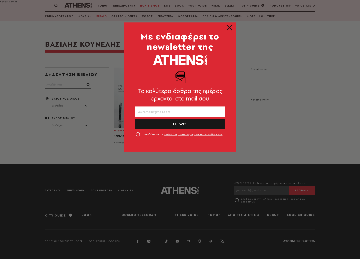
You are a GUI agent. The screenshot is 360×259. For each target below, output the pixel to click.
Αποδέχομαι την (183, 134)
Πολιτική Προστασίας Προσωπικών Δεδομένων (193, 134)
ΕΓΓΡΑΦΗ (180, 123)
